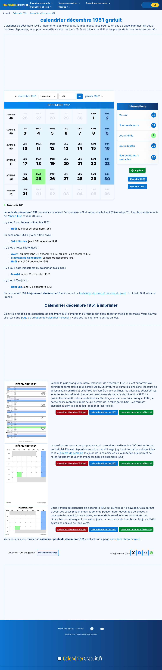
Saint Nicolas (19, 241)
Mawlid (15, 274)
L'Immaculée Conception (26, 257)
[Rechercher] (155, 5)
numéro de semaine (71, 453)
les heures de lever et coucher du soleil (102, 293)
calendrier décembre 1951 (103, 412)
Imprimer (139, 170)
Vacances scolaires (68, 3)
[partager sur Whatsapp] (151, 553)
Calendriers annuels (40, 3)
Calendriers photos (39, 7)
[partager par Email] (145, 553)
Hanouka (16, 286)
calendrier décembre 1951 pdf (71, 412)
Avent (14, 253)
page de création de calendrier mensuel (45, 317)
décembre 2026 (137, 179)
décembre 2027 (137, 186)
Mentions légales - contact (71, 629)
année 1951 (15, 216)
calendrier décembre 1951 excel (136, 412)
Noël (14, 228)
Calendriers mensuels (96, 3)
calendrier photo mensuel (125, 539)
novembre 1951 (27, 96)
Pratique (62, 7)
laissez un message (47, 553)
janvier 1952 (92, 96)
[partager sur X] (133, 553)
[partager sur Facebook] (139, 553)
